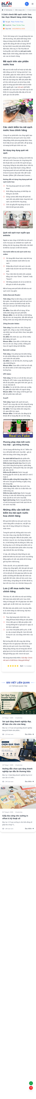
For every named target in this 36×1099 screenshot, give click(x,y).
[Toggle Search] (27, 4)
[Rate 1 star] (8, 666)
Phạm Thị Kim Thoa (17, 21)
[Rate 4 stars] (15, 666)
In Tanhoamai (8, 10)
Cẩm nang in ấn (20, 10)
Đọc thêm (28, 734)
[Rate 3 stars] (13, 666)
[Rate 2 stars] (11, 666)
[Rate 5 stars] (17, 666)
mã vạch (21, 87)
